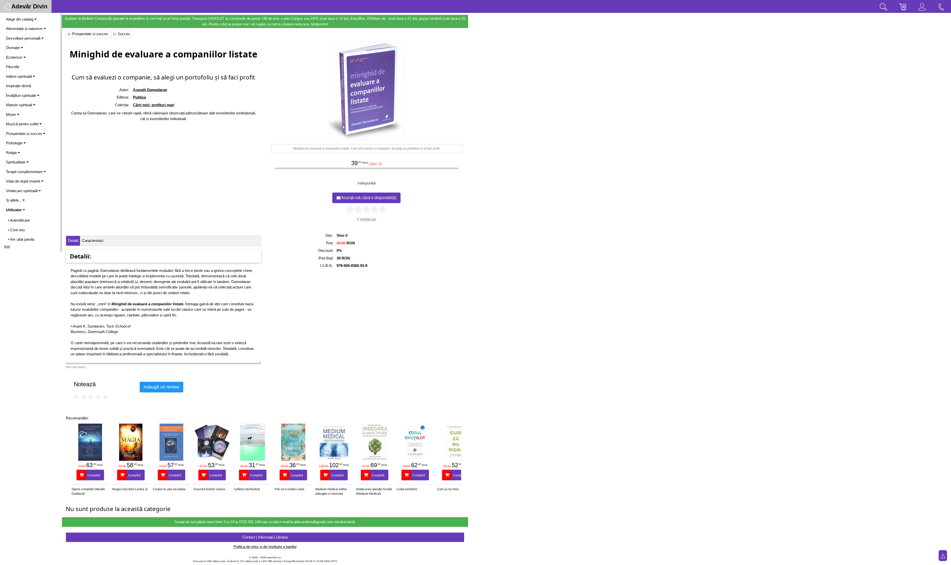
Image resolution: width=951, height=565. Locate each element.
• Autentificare (19, 220)
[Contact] (941, 6)
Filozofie (12, 67)
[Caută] (883, 6)
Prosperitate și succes (24, 133)
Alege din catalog (20, 19)
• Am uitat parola (21, 239)
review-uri (368, 219)
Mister (11, 114)
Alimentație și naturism (25, 28)
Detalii (73, 240)
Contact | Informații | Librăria (265, 537)
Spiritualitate (16, 162)
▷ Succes (122, 34)
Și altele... (14, 200)
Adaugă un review (161, 387)
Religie (12, 153)
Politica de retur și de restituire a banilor (265, 546)
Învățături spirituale (21, 95)
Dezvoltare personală (23, 38)
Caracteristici (92, 240)
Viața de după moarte (23, 181)
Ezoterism (15, 57)
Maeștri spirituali (19, 105)
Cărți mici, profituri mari (153, 105)
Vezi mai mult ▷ (76, 367)
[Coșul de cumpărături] (902, 6)
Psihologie (15, 143)
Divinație (13, 48)
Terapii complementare (25, 172)
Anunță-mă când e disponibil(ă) (368, 198)
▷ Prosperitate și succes (88, 34)
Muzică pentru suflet (23, 124)
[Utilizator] (922, 6)
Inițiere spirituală (19, 76)
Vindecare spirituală (22, 191)
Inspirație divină (18, 86)
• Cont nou (16, 230)
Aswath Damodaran (150, 90)
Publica (139, 97)
